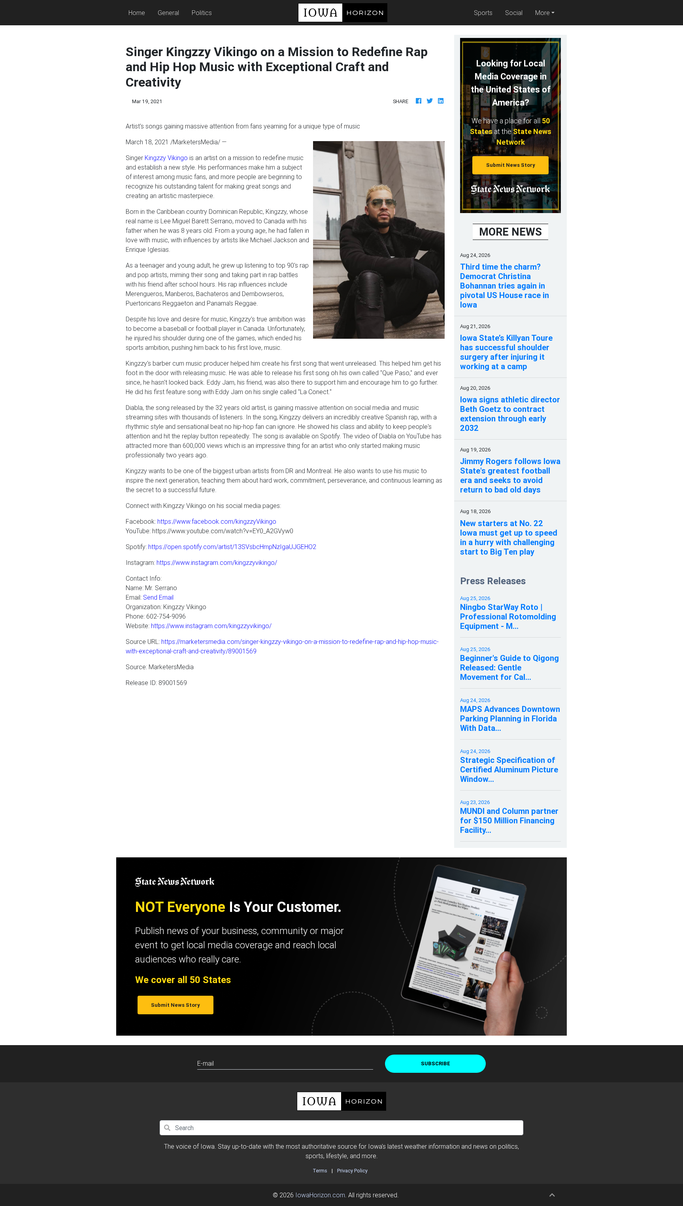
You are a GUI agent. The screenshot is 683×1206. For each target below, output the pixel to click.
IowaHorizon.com (320, 1195)
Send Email (158, 597)
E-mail (205, 1063)
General (168, 13)
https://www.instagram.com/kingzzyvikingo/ (217, 562)
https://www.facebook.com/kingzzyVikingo (216, 521)
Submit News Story (510, 165)
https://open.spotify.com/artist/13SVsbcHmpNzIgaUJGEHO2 (232, 547)
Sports (483, 13)
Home (138, 12)
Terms (320, 1170)
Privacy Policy (352, 1170)
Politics (202, 13)
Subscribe (435, 1063)
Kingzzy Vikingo (166, 158)
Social (514, 13)
